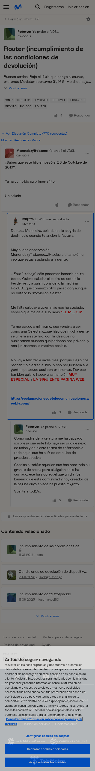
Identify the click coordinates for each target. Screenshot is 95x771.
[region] (47, 708)
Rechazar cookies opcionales (47, 749)
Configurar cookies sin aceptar (48, 736)
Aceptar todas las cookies (47, 762)
